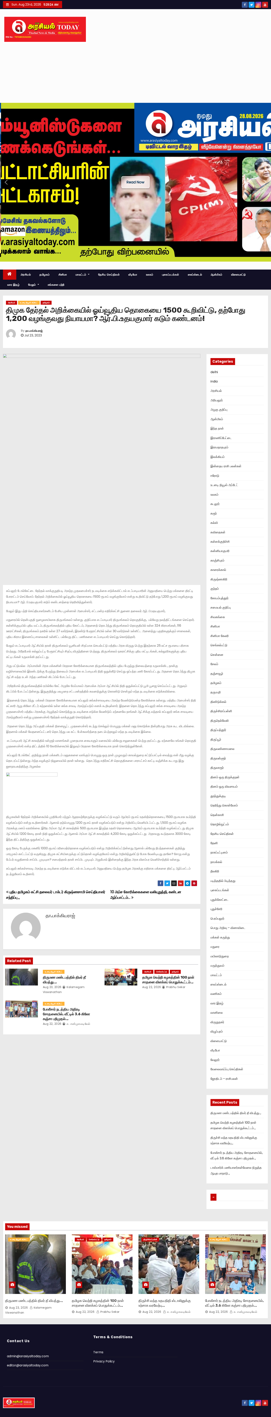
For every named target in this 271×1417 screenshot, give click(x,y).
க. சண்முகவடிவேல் (78, 1024)
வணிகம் (216, 993)
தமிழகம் (44, 274)
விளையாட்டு (238, 274)
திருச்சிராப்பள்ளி (221, 711)
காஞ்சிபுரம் (217, 560)
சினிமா (63, 274)
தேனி (214, 843)
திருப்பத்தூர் (218, 730)
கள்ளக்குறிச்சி (220, 541)
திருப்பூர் (215, 739)
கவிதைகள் (217, 532)
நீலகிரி (214, 871)
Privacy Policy (104, 1361)
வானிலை (216, 1012)
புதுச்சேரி (216, 909)
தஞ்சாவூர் (216, 673)
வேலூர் (215, 1060)
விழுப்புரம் (216, 1031)
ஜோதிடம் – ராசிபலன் (224, 1078)
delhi (214, 372)
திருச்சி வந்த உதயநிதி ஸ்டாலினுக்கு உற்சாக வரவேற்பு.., (164, 1303)
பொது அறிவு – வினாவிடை (227, 928)
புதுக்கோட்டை (219, 899)
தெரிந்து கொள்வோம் (224, 805)
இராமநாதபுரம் (219, 447)
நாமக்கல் (216, 862)
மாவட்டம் (81, 274)
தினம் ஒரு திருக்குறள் (224, 777)
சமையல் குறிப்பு (220, 607)
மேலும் (32, 285)
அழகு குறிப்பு (218, 409)
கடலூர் (215, 504)
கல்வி (214, 522)
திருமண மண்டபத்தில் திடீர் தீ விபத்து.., (235, 1113)
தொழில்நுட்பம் (219, 824)
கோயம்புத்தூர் (219, 598)
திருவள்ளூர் (218, 758)
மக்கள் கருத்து (220, 937)
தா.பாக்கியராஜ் (34, 330)
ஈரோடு (214, 475)
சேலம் (214, 664)
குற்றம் (214, 588)
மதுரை (214, 946)
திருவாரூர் (217, 767)
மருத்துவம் (217, 965)
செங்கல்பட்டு (161, 971)
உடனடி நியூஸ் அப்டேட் (29, 302)
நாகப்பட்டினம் (219, 852)
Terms (98, 1352)
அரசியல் (26, 274)
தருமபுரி (215, 692)
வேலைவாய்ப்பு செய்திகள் (226, 1069)
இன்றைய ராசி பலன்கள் (225, 466)
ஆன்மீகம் (216, 274)
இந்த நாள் (217, 428)
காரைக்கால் (218, 569)
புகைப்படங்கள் (170, 274)
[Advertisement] (135, 73)
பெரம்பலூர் (217, 918)
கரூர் (213, 513)
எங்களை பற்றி (56, 285)
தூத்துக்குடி (218, 796)
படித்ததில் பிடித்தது (222, 881)
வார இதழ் (13, 285)
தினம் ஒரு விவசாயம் (224, 786)
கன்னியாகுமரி (220, 551)
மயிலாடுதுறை (219, 956)
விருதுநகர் (217, 1022)
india (214, 381)
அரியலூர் (216, 400)
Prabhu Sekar (175, 987)
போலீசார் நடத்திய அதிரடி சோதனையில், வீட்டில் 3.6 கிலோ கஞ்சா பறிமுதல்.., (66, 1014)
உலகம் (149, 274)
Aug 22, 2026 (151, 987)
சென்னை (216, 654)
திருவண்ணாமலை (222, 749)
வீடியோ (132, 274)
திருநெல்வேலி (219, 720)
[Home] (9, 275)
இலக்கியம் (217, 457)
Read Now (135, 182)
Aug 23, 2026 (52, 987)
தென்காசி (217, 815)
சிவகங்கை (217, 617)
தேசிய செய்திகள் (109, 274)
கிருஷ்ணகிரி (218, 579)
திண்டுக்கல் (218, 701)
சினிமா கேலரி (219, 636)
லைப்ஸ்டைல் (195, 274)
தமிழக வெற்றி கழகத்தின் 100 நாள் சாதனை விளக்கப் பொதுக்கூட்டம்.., (168, 979)
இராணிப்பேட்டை (221, 438)
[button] (6, 182)
